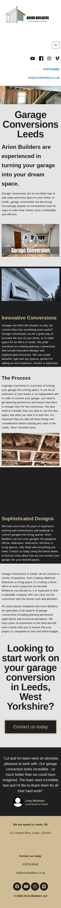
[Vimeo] (57, 58)
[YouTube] (32, 58)
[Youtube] (26, 886)
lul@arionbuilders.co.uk (30, 872)
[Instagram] (49, 58)
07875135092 (51, 69)
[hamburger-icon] (55, 45)
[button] (30, 240)
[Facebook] (41, 58)
